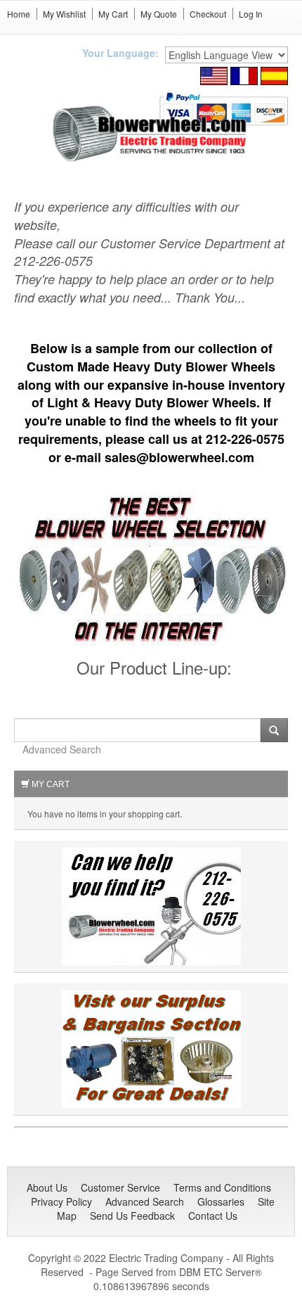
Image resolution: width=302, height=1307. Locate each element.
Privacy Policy (61, 1201)
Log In (251, 14)
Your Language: (120, 53)
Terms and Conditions (222, 1187)
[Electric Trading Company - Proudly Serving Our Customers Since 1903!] (151, 1047)
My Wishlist (64, 14)
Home (18, 14)
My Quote (158, 14)
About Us (47, 1187)
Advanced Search (61, 749)
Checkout (208, 14)
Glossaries (220, 1201)
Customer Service (120, 1187)
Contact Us (212, 1216)
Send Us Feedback (132, 1216)
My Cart (113, 14)
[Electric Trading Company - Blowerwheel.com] (151, 134)
